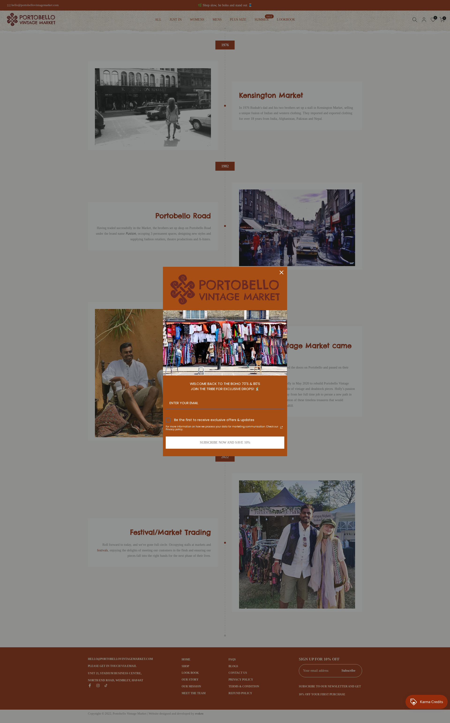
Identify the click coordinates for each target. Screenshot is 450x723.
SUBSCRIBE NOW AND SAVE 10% (225, 442)
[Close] (281, 272)
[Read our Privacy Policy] (281, 427)
